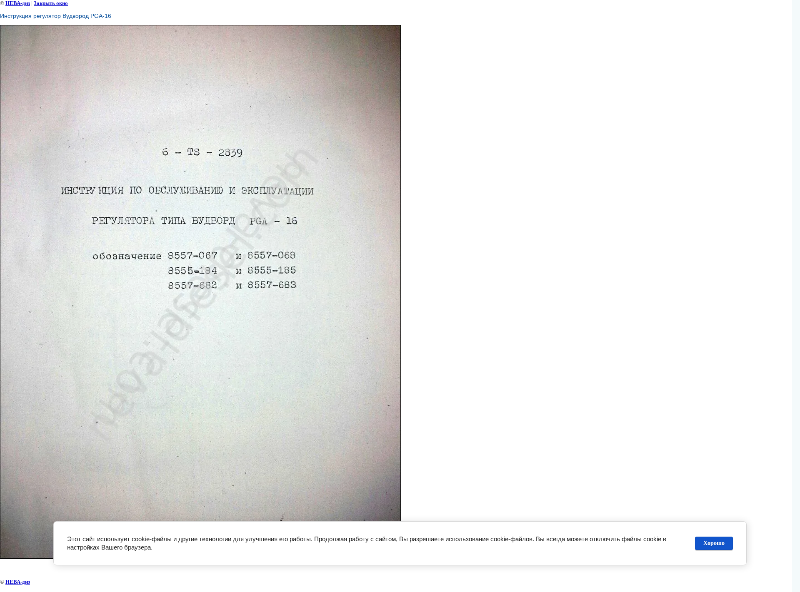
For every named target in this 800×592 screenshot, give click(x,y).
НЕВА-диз (17, 3)
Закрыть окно (51, 3)
